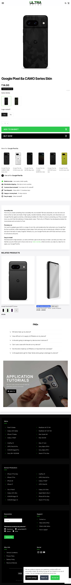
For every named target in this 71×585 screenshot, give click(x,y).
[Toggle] (10, 332)
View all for (12, 175)
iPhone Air (10, 481)
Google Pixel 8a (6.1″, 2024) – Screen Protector (48, 308)
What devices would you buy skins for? (15, 526)
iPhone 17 (10, 484)
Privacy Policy (10, 556)
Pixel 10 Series (11, 427)
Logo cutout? (5, 109)
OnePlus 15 (10, 443)
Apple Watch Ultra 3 (44, 493)
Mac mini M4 (42, 438)
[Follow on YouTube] (44, 552)
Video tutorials (13, 196)
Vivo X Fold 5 (11, 489)
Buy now (8, 136)
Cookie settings (32, 577)
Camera (9, 531)
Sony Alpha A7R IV (44, 446)
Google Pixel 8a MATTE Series (9, 306)
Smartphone (10, 529)
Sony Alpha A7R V (44, 450)
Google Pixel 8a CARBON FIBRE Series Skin (5, 170)
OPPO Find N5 (43, 484)
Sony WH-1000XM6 (13, 453)
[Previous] (1, 287)
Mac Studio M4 (43, 434)
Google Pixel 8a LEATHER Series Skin (52, 170)
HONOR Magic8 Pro (13, 450)
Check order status (44, 526)
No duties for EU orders (18, 187)
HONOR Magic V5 (12, 496)
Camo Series (5, 93)
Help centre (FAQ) (44, 523)
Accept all (55, 577)
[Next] (69, 287)
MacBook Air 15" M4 (44, 427)
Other (16, 531)
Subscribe (9, 537)
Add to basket (11, 129)
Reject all (44, 577)
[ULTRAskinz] (35, 3)
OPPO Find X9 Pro (12, 446)
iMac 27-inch (42, 443)
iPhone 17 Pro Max (12, 474)
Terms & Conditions (11, 552)
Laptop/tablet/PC (21, 529)
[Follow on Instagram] (38, 552)
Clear (68, 90)
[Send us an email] (41, 552)
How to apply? (43, 529)
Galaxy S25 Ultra (12, 493)
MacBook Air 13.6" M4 (45, 431)
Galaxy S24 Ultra (43, 489)
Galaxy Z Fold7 (11, 438)
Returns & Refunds (11, 563)
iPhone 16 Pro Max (44, 496)
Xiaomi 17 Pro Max (44, 453)
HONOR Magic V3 (12, 500)
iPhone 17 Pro (11, 477)
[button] (2, 3)
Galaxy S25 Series (12, 431)
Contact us (42, 519)
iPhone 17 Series (12, 434)
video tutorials (37, 242)
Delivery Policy (10, 559)
